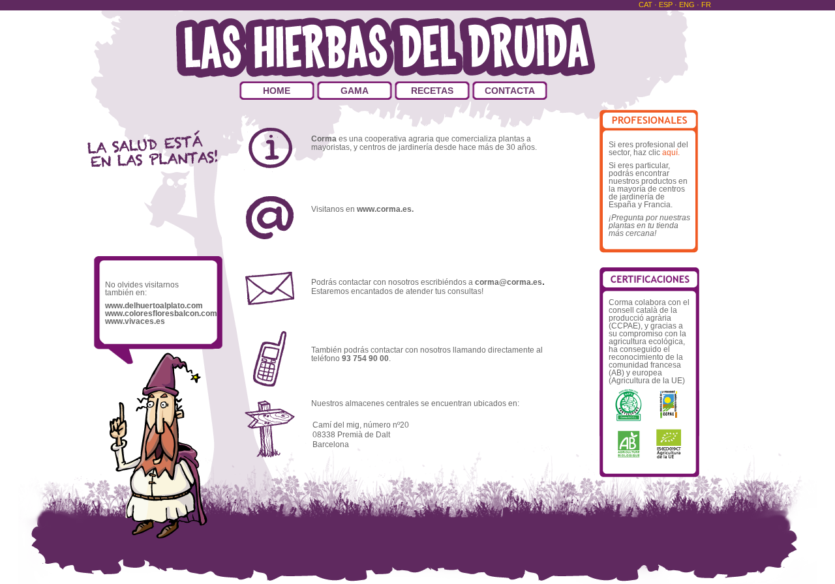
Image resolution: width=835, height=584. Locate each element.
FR (706, 4)
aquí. (670, 152)
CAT (646, 4)
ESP (667, 4)
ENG (688, 4)
